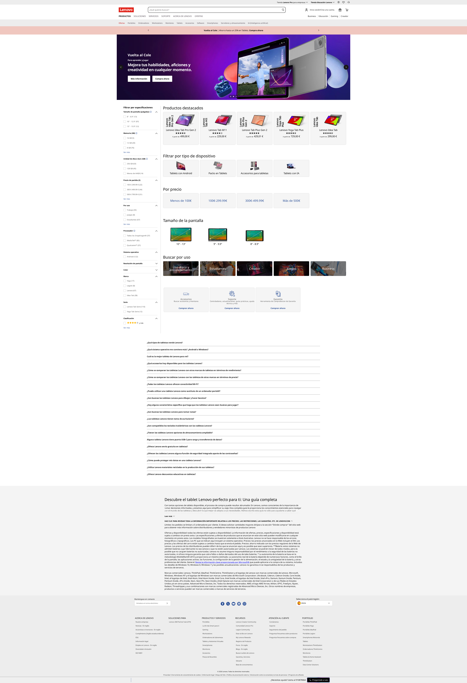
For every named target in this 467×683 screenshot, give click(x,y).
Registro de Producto (243, 641)
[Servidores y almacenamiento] (246, 23)
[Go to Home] (126, 9)
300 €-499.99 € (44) (125, 189)
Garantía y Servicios (243, 657)
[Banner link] (233, 30)
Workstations (207, 633)
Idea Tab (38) (125, 295)
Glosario (239, 661)
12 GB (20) (125, 143)
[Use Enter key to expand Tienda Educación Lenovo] (333, 2)
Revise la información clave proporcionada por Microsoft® (222, 562)
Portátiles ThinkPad (310, 622)
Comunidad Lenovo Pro (244, 626)
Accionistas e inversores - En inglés (148, 630)
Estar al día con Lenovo (244, 633)
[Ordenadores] (150, 23)
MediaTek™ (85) (125, 240)
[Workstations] (163, 23)
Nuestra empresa (142, 622)
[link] (349, 3)
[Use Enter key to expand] (336, 10)
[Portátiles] (136, 23)
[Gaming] (339, 16)
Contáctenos (274, 622)
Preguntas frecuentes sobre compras (282, 637)
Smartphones (207, 645)
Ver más (126, 152)
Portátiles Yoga (308, 626)
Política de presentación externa (238, 675)
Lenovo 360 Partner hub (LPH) (180, 622)
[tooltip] (150, 112)
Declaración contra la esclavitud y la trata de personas (269, 675)
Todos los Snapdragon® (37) (125, 235)
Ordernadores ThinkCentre (312, 649)
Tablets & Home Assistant (312, 657)
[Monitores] (174, 23)
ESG (137, 637)
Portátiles (205, 622)
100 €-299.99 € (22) (125, 185)
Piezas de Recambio (209, 657)
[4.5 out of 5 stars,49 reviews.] (180, 133)
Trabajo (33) (125, 210)
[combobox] (214, 10)
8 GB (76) (125, 148)
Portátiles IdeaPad (309, 630)
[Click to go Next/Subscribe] (167, 603)
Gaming (205, 630)
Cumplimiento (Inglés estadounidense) (150, 633)
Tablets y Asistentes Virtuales (212, 641)
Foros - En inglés (242, 645)
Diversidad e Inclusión (143, 649)
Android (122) (125, 256)
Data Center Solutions (311, 665)
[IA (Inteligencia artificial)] (269, 23)
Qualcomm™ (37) (125, 245)
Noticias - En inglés (142, 626)
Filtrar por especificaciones (138, 107)
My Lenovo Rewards (243, 637)
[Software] (205, 23)
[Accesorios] (195, 23)
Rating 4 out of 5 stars (125, 323)
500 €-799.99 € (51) (125, 194)
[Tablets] (183, 23)
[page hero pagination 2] (236, 96)
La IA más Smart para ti (210, 626)
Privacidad (166, 675)
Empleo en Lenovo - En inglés (146, 645)
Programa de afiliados (296, 675)
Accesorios (206, 653)
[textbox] (314, 603)
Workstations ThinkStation (312, 645)
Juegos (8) (125, 215)
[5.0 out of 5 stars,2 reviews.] (254, 133)
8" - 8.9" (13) (125, 116)
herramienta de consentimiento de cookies (186, 675)
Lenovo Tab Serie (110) (125, 307)
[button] (339, 2)
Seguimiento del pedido (278, 630)
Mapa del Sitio (221, 675)
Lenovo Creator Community (246, 622)
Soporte (272, 626)
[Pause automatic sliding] (230, 96)
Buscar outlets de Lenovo (245, 653)
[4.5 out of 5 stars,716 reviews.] (328, 133)
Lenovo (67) (125, 290)
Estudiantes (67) (125, 220)
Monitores (206, 649)
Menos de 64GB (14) (125, 173)
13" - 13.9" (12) (125, 126)
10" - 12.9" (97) (125, 121)
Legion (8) (125, 286)
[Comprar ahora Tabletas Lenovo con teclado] (233, 67)
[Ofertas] (125, 23)
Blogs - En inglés (242, 649)
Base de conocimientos (244, 665)
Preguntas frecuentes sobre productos (283, 633)
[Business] (316, 16)
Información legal (142, 641)
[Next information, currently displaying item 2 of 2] (318, 30)
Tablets (305, 641)
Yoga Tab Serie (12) (125, 311)
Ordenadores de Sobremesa (212, 637)
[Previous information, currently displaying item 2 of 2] (148, 30)
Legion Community (243, 630)
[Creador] (349, 16)
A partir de (180, 136)
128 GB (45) (125, 168)
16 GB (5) (125, 138)
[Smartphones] (219, 23)
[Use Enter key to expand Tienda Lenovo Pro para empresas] (307, 2)
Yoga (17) (125, 281)
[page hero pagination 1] (233, 96)
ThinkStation (307, 661)
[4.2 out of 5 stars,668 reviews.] (217, 133)
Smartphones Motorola (311, 637)
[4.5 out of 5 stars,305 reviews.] (291, 133)
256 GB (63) (125, 163)
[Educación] (329, 16)
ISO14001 (139, 653)
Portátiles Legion (309, 633)
